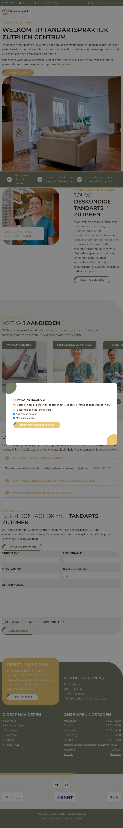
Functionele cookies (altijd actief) (33, 409)
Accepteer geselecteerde (37, 425)
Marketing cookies (25, 418)
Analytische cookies (26, 414)
